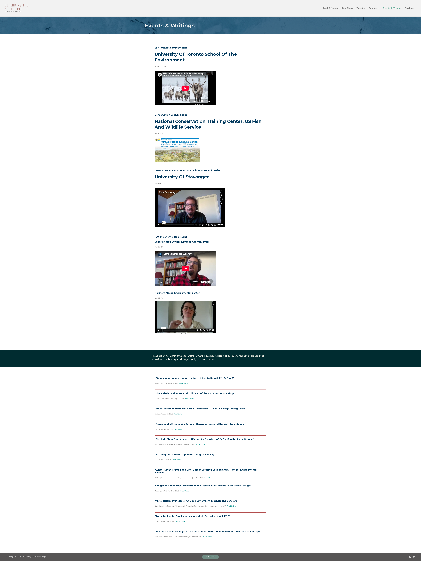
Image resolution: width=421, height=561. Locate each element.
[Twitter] (414, 557)
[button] (210, 557)
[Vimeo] (410, 557)
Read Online (183, 383)
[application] (378, 8)
